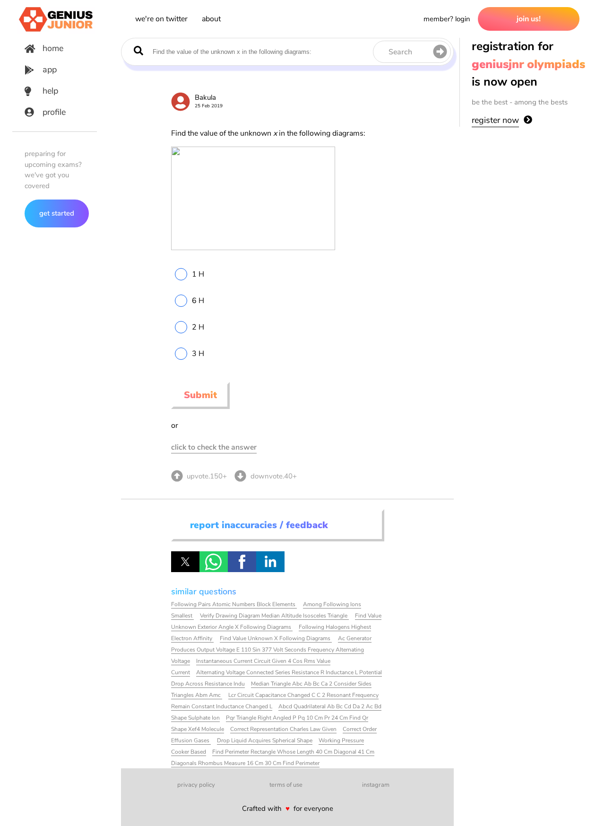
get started (56, 213)
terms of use (285, 785)
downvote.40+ (274, 476)
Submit (200, 395)
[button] (185, 561)
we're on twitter (161, 19)
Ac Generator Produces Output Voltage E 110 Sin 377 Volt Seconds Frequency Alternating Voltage (271, 650)
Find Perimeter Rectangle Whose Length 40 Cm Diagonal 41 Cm (293, 752)
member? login (447, 19)
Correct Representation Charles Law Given (283, 729)
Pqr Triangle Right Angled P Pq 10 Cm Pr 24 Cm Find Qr (297, 718)
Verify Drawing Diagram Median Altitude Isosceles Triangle (274, 615)
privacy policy (196, 785)
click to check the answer (214, 447)
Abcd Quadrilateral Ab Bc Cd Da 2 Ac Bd (329, 706)
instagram (375, 785)
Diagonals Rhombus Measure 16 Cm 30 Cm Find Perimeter (245, 763)
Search (400, 52)
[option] (277, 274)
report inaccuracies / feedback (259, 525)
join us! (529, 19)
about (211, 19)
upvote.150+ (207, 476)
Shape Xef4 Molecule (197, 729)
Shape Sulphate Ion (195, 718)
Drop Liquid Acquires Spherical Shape (264, 740)
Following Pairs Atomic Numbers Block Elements (234, 604)
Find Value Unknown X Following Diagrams (276, 638)
